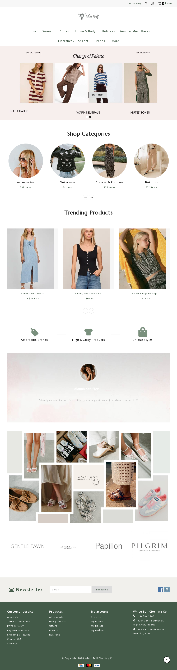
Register (96, 617)
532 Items (151, 187)
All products (56, 617)
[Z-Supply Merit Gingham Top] (141, 258)
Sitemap (12, 643)
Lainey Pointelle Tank (86, 293)
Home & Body (85, 31)
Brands (100, 41)
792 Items (25, 187)
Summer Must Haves (134, 31)
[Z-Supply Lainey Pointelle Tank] (85, 258)
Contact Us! (14, 639)
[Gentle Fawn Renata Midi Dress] (29, 258)
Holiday (107, 31)
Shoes (64, 31)
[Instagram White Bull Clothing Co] (167, 589)
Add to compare (33, 283)
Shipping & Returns (18, 634)
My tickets (97, 625)
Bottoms (151, 182)
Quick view (41, 283)
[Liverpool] (68, 546)
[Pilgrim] (149, 546)
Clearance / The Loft (73, 41)
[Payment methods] (81, 665)
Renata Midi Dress (29, 293)
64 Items (68, 187)
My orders (97, 621)
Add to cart (18, 283)
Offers (53, 625)
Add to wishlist (25, 283)
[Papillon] (108, 546)
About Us (12, 617)
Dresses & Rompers (109, 182)
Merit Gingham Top (141, 293)
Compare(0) (133, 3)
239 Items (109, 187)
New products (57, 621)
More (115, 41)
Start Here (98, 94)
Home (31, 31)
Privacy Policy (15, 625)
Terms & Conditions (19, 621)
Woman (48, 31)
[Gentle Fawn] (27, 546)
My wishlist (97, 630)
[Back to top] (167, 659)
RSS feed (54, 634)
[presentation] (85, 197)
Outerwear (68, 182)
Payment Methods (18, 630)
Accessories (25, 182)
